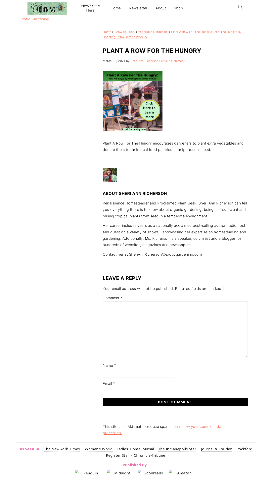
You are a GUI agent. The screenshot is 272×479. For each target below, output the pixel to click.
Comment (112, 298)
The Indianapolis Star (177, 449)
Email (109, 383)
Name (109, 365)
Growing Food (125, 31)
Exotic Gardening (34, 19)
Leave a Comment (172, 61)
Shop (178, 8)
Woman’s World (99, 449)
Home (116, 8)
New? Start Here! (91, 8)
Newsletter (138, 8)
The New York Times (62, 449)
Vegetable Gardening (153, 31)
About (161, 8)
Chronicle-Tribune (149, 455)
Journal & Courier (216, 449)
